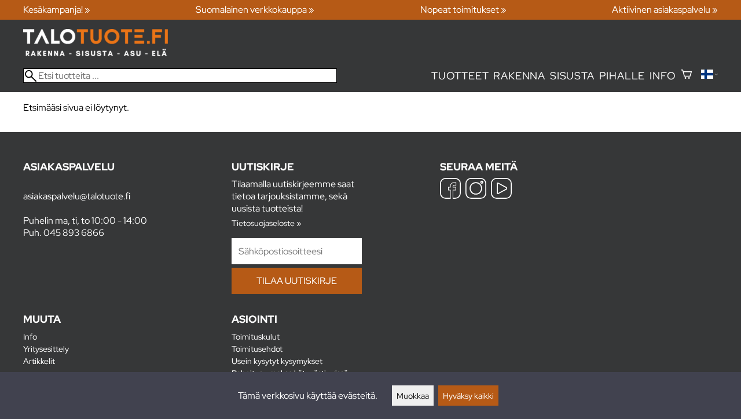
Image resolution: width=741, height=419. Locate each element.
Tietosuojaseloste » (266, 222)
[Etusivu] (95, 53)
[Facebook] (450, 190)
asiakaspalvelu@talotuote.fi (76, 196)
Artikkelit (39, 360)
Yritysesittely (46, 348)
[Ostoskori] (686, 76)
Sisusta (572, 75)
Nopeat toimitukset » (463, 9)
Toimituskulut (256, 336)
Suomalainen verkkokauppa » (255, 9)
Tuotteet (460, 75)
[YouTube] (501, 190)
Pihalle (622, 75)
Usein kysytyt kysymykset (277, 360)
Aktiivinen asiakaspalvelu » (665, 9)
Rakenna (519, 75)
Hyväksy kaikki (468, 395)
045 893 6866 (73, 233)
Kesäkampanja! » (56, 9)
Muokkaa (413, 395)
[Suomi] (709, 76)
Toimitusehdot (257, 348)
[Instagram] (475, 190)
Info (663, 75)
